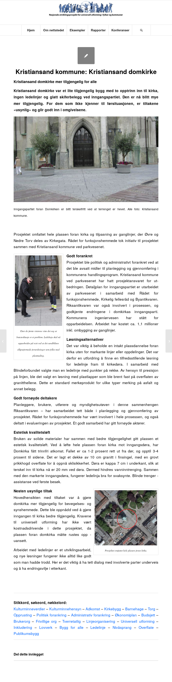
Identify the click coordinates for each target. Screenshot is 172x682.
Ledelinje (98, 627)
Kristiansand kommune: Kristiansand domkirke (86, 71)
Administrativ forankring (91, 614)
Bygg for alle (71, 627)
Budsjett (148, 614)
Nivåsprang (122, 627)
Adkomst (93, 608)
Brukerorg (22, 621)
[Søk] (141, 30)
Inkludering (23, 627)
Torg (151, 608)
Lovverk (45, 627)
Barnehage (134, 608)
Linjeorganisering (100, 621)
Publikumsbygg (26, 633)
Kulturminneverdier (29, 608)
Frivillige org (46, 621)
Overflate (146, 627)
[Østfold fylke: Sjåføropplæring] (168, 341)
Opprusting (23, 614)
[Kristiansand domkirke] (86, 55)
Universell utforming (137, 621)
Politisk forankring (51, 614)
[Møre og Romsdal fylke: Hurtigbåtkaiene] (3, 341)
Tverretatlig (71, 621)
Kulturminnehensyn (65, 608)
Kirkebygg (112, 608)
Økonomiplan (126, 614)
